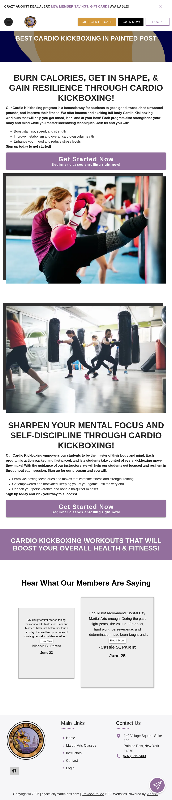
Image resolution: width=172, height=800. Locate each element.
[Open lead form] (157, 785)
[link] (78, 739)
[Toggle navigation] (8, 22)
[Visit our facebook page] (14, 771)
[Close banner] (161, 6)
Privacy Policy (93, 794)
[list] (78, 754)
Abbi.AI (152, 794)
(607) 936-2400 (134, 756)
